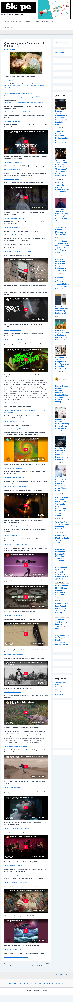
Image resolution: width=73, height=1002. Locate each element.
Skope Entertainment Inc (12, 14)
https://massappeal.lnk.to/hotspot (13, 865)
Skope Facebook (59, 686)
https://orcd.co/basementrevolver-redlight (15, 746)
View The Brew (59, 694)
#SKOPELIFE (33, 983)
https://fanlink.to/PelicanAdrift (12, 692)
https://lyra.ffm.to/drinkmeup (12, 169)
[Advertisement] (64, 723)
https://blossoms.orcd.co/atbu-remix (14, 289)
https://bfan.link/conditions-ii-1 (12, 121)
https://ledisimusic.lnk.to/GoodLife (13, 787)
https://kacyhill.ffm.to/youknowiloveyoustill (16, 526)
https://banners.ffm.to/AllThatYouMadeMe (15, 486)
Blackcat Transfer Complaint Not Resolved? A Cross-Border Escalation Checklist (61, 117)
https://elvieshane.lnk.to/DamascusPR (14, 477)
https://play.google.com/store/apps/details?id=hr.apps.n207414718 (22, 97)
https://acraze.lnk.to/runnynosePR (13, 535)
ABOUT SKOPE (51, 983)
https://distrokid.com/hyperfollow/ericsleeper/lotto (18, 429)
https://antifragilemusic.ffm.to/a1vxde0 (14, 218)
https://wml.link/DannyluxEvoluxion (13, 468)
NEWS (21, 983)
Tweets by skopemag (10, 80)
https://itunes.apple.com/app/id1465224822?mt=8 (18, 93)
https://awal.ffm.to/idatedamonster (13, 162)
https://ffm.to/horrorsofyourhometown (14, 654)
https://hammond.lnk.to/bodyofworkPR (14, 339)
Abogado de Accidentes (62, 974)
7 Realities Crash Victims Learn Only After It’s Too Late (61, 624)
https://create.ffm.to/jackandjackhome (14, 235)
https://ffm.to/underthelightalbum (13, 615)
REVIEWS (26, 983)
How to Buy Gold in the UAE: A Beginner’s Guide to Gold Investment (62, 335)
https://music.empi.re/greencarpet (13, 949)
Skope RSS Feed (59, 689)
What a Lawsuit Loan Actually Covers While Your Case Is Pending (61, 608)
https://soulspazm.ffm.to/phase (12, 403)
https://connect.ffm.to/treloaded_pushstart (16, 957)
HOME (9, 983)
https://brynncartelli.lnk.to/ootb (12, 330)
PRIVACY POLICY (61, 983)
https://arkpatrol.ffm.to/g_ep (12, 875)
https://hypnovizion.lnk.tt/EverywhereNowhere (16, 828)
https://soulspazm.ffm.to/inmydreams (14, 421)
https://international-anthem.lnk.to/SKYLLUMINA (17, 112)
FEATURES (15, 983)
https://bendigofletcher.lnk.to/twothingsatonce (16, 882)
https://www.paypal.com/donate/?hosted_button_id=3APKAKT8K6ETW (23, 102)
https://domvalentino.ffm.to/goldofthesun (15, 544)
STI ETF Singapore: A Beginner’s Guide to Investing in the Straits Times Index (61, 483)
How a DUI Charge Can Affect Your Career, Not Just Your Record (62, 187)
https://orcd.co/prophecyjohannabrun (14, 227)
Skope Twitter (59, 692)
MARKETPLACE (42, 983)
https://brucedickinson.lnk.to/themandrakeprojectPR (18, 251)
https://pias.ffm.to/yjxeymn (11, 179)
